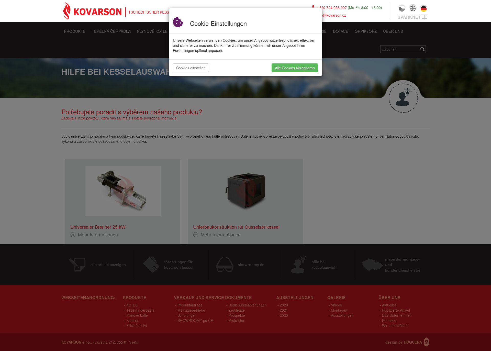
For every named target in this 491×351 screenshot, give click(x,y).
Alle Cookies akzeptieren (295, 67)
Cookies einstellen (191, 67)
